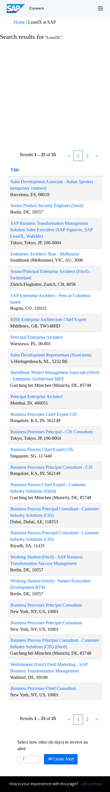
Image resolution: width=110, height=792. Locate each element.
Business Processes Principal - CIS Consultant (51, 431)
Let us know (91, 784)
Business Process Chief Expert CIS (41, 449)
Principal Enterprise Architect (36, 337)
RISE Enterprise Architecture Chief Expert (48, 319)
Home (19, 22)
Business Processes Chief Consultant (43, 688)
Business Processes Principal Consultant (46, 605)
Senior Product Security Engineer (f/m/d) (46, 205)
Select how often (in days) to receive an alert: (52, 745)
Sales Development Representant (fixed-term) (50, 355)
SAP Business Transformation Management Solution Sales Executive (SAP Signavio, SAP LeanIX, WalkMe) (51, 230)
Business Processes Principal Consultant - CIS (51, 467)
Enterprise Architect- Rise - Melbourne (44, 254)
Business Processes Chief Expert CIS (43, 414)
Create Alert (62, 759)
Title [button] (14, 169)
